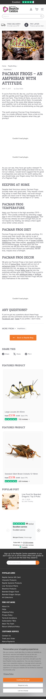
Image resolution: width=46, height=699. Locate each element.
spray (22, 268)
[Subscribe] (37, 563)
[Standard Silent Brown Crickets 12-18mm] (23, 458)
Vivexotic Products (9, 580)
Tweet (17, 319)
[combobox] (23, 16)
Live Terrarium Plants (10, 586)
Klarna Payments (8, 641)
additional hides (26, 274)
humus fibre (15, 264)
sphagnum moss (8, 266)
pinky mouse (36, 246)
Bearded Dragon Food (10, 592)
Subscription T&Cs (9, 621)
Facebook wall (8, 319)
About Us (5, 606)
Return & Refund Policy (11, 626)
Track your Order (8, 638)
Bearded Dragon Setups (11, 594)
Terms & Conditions (9, 618)
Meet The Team (8, 624)
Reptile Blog (12, 66)
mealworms (6, 242)
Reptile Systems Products (12, 583)
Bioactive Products (9, 589)
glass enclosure (32, 217)
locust (16, 244)
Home (4, 66)
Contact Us (6, 636)
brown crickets (37, 240)
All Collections (7, 597)
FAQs (4, 609)
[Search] (41, 16)
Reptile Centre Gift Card (11, 577)
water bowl (25, 270)
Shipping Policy (8, 612)
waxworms (31, 242)
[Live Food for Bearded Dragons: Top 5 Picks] (10, 501)
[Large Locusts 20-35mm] (23, 395)
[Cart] (36, 9)
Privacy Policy (7, 615)
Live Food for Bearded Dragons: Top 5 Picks (31, 495)
